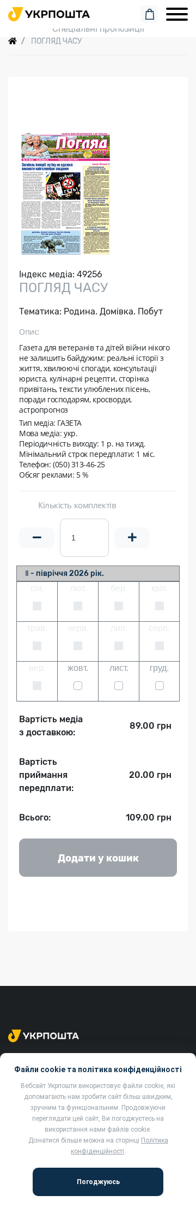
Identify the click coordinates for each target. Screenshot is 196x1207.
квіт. (159, 588)
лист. (118, 668)
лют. (78, 588)
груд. (159, 668)
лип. (119, 628)
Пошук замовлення (98, 12)
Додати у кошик (98, 858)
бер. (119, 588)
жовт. (78, 668)
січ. (37, 588)
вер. (37, 668)
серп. (159, 628)
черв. (78, 628)
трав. (37, 628)
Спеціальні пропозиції (98, 28)
